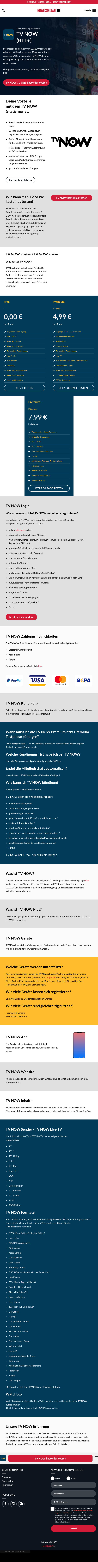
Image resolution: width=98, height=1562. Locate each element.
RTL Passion (15, 1190)
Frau (73, 1478)
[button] (3, 10)
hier (40, 666)
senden (73, 1528)
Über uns (6, 1477)
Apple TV (51, 977)
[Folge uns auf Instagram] (13, 1504)
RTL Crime (14, 1195)
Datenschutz (8, 1481)
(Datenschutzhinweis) (62, 1522)
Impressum (7, 1484)
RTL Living (14, 1156)
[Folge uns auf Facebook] (5, 1504)
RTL (87, 880)
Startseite (21, 530)
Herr (57, 1478)
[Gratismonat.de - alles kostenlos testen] (49, 10)
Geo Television (16, 1185)
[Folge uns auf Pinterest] (21, 1504)
